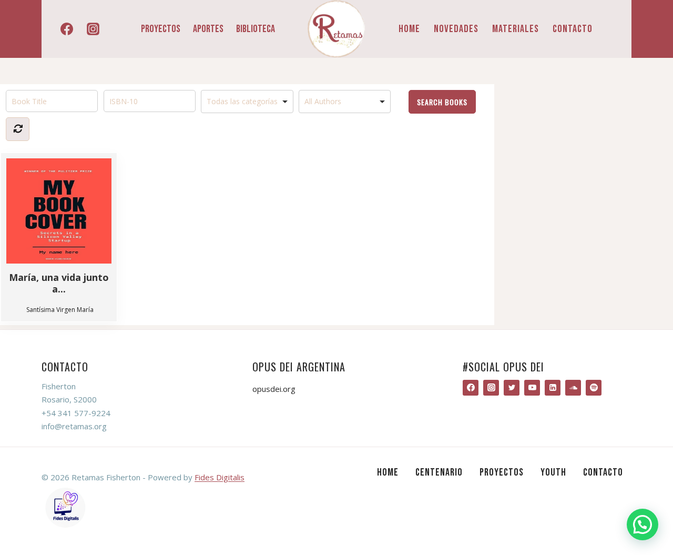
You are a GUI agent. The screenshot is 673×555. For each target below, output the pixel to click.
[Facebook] (66, 29)
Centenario (439, 472)
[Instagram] (93, 29)
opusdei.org (273, 389)
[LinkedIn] (552, 388)
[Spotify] (593, 388)
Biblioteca (255, 29)
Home (409, 29)
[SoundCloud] (573, 388)
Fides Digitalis (219, 477)
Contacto (573, 29)
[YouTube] (532, 388)
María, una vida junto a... (59, 283)
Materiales (515, 29)
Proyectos (160, 29)
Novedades (456, 29)
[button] (642, 524)
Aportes (208, 29)
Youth (553, 472)
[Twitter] (511, 388)
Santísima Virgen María (60, 309)
